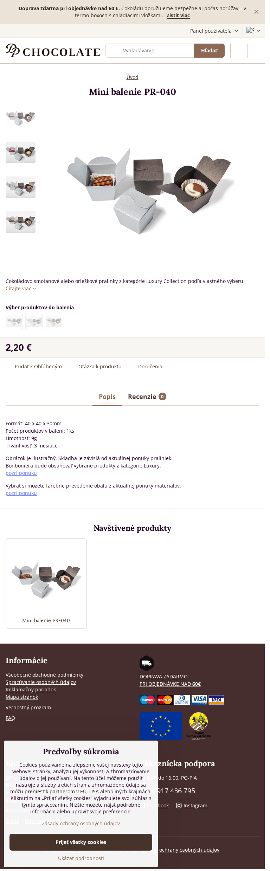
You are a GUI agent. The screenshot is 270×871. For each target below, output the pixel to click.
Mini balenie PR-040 (46, 620)
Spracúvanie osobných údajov (41, 682)
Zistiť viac (178, 15)
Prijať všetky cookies (81, 842)
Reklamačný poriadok (31, 689)
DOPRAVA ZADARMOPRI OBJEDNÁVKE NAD (170, 680)
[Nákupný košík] (239, 51)
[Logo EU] (161, 738)
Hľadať (209, 50)
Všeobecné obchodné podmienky (44, 674)
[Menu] (256, 51)
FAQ (10, 718)
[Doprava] (147, 669)
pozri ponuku (21, 473)
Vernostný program (28, 707)
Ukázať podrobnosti (81, 858)
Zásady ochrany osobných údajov (180, 849)
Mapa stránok (22, 696)
